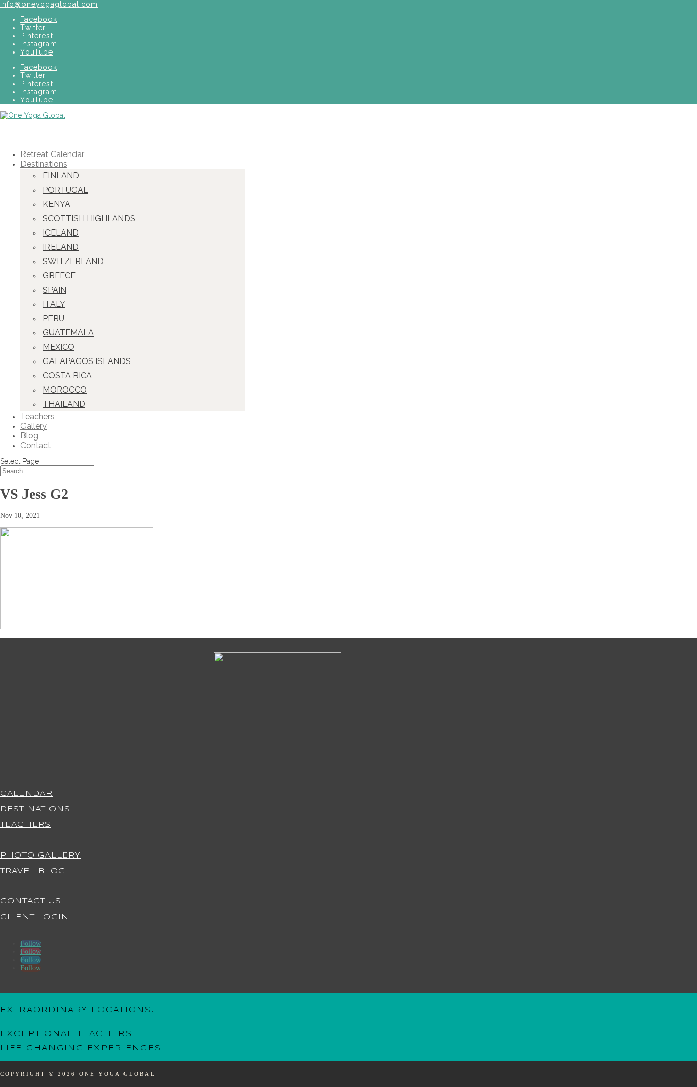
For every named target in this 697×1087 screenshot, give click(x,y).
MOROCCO (65, 390)
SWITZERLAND (73, 261)
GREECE (59, 275)
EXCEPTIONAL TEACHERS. (67, 1034)
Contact (35, 445)
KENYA (56, 204)
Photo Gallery (40, 855)
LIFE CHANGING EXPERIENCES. (82, 1048)
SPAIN (54, 290)
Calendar (26, 793)
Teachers (25, 825)
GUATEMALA (68, 333)
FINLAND (61, 175)
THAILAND (64, 404)
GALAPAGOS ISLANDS (87, 361)
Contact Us (30, 901)
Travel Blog (32, 871)
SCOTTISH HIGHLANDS (89, 218)
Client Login (34, 917)
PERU (53, 318)
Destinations (35, 809)
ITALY (54, 304)
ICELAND (61, 233)
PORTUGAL (65, 190)
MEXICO (58, 347)
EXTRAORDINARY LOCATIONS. (77, 1010)
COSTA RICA (67, 375)
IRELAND (61, 247)
